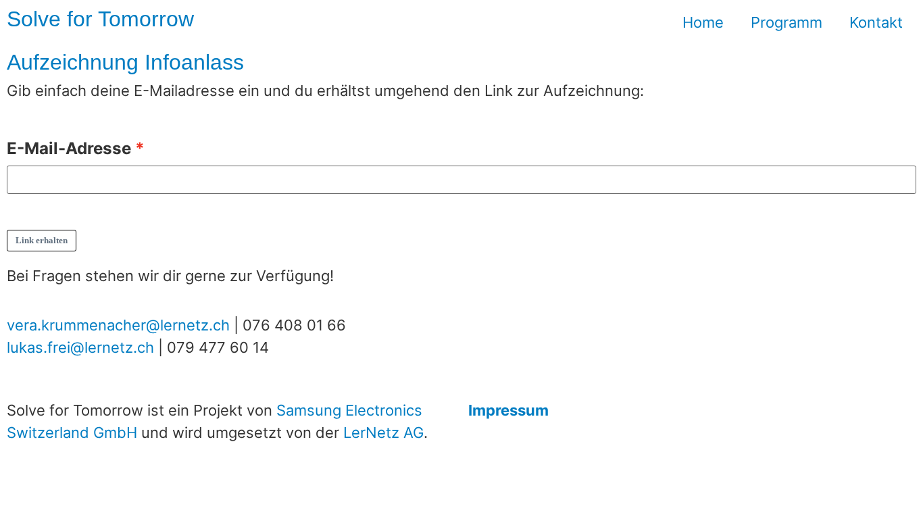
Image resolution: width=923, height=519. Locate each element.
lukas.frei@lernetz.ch (80, 347)
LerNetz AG (383, 432)
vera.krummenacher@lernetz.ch (118, 325)
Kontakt (876, 22)
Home (703, 22)
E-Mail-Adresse (69, 148)
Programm (786, 22)
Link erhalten (42, 240)
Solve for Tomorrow (100, 19)
